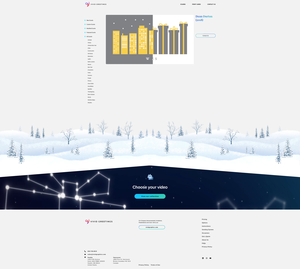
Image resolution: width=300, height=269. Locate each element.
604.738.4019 (92, 251)
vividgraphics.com (152, 227)
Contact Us (206, 35)
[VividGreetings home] (95, 4)
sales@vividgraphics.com (97, 254)
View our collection (150, 196)
